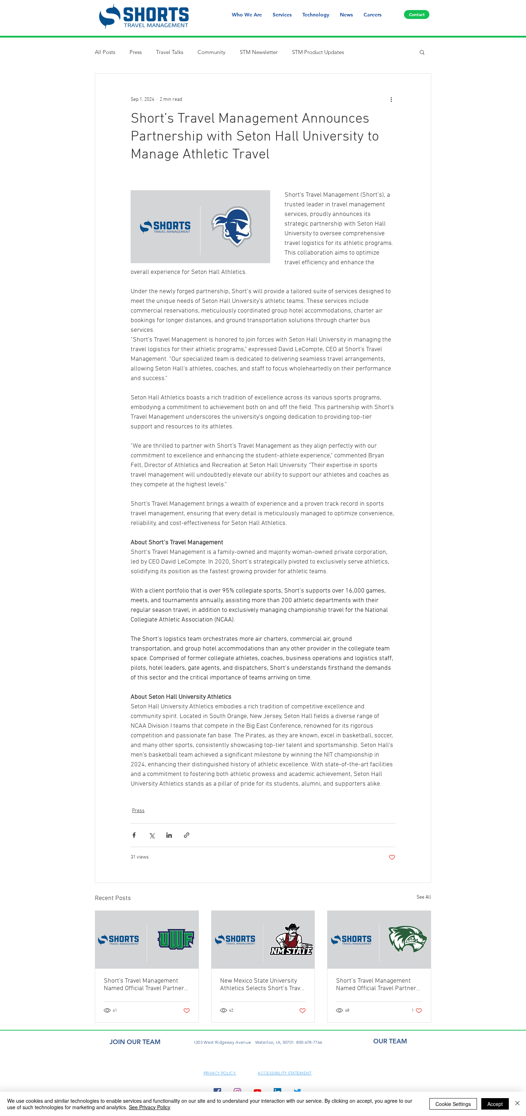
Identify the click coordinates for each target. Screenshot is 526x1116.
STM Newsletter (259, 52)
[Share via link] (186, 835)
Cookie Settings (453, 1103)
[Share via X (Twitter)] (151, 835)
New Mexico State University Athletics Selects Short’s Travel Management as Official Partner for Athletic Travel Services (262, 984)
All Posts (105, 52)
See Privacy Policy (149, 1107)
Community (211, 52)
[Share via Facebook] (134, 835)
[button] (422, 52)
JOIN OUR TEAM (135, 1042)
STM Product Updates (318, 52)
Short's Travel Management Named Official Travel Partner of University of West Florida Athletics (144, 984)
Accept (495, 1103)
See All (424, 897)
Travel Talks (169, 52)
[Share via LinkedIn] (169, 835)
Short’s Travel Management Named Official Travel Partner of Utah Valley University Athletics (376, 984)
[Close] (517, 1103)
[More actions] (391, 99)
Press (136, 52)
